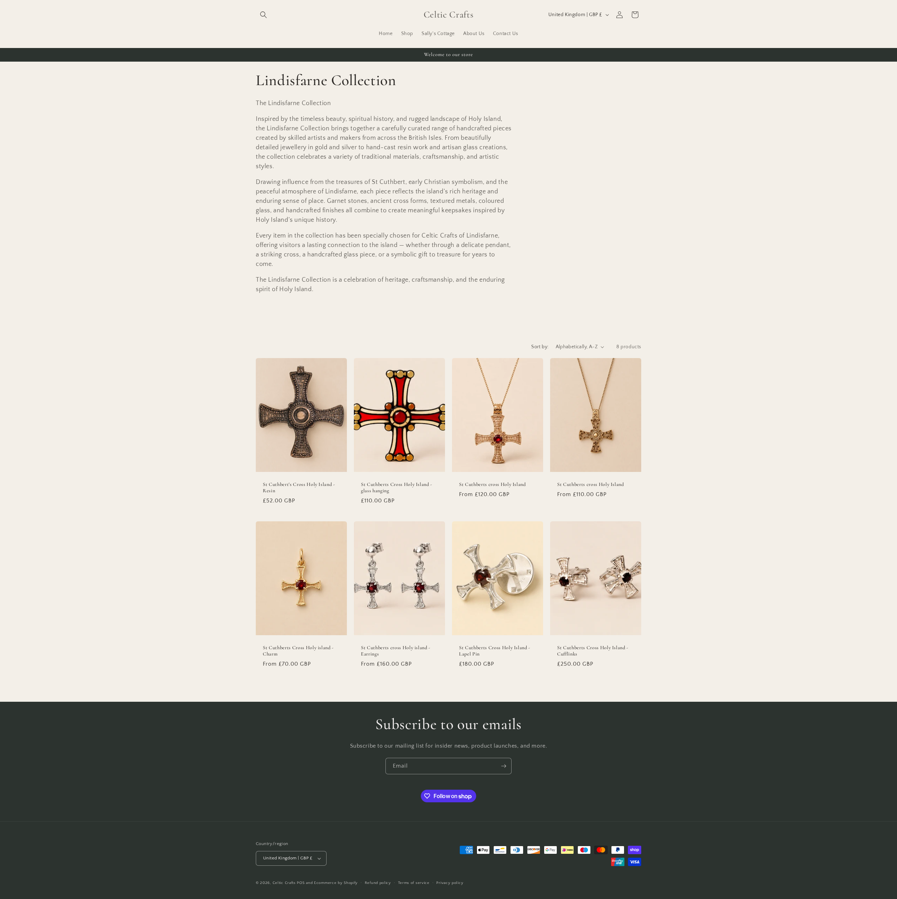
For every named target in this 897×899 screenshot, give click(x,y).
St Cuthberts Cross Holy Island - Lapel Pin (494, 651)
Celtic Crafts (284, 883)
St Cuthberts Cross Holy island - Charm (298, 651)
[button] (263, 14)
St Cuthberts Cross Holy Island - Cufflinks (593, 651)
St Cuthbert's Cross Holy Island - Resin (299, 487)
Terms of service (414, 883)
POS (300, 883)
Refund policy (378, 883)
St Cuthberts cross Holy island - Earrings (396, 651)
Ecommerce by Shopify (336, 883)
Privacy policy (449, 883)
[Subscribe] (503, 766)
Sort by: (539, 347)
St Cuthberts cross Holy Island (492, 484)
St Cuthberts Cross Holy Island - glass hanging (396, 487)
